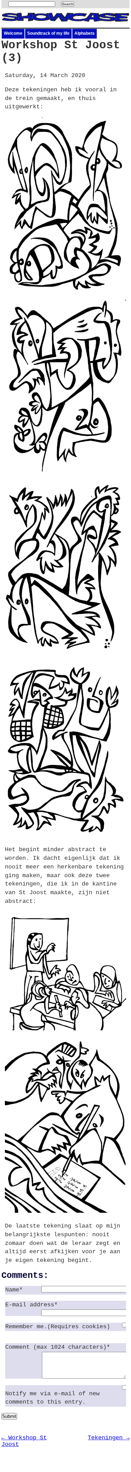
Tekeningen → (109, 1437)
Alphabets (84, 33)
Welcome (13, 33)
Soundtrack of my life (48, 33)
